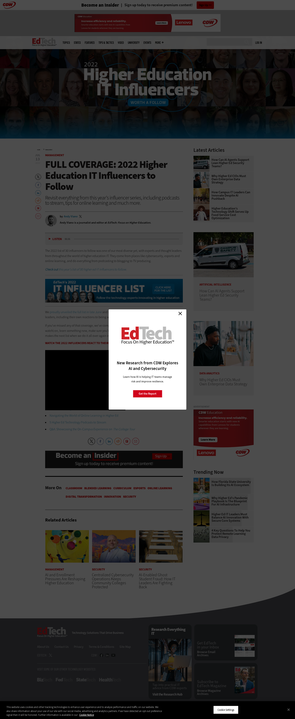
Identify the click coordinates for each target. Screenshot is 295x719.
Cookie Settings (226, 709)
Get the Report (147, 394)
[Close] (288, 709)
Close (180, 313)
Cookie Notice (86, 715)
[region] (147, 710)
